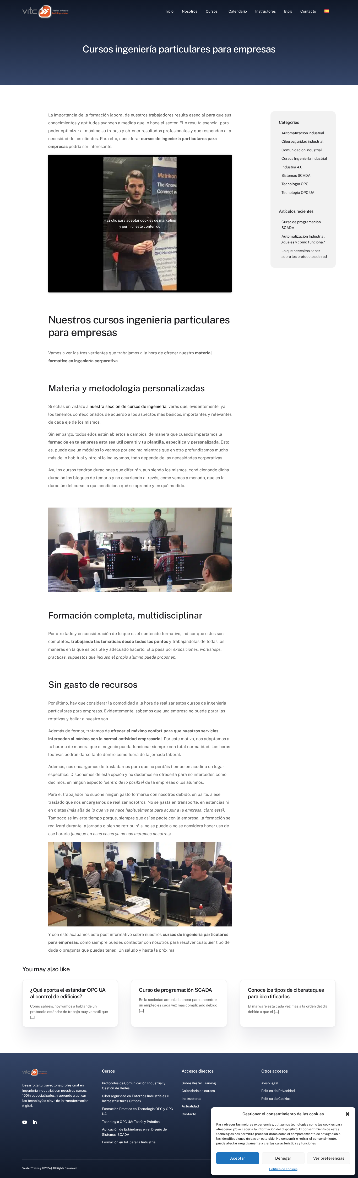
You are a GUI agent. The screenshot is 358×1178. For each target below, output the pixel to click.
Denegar (283, 1158)
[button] (347, 1114)
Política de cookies (283, 1169)
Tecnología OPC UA (297, 192)
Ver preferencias (328, 1158)
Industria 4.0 (291, 167)
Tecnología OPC (294, 184)
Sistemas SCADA (296, 175)
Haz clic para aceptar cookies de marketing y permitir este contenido (140, 223)
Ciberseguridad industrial (302, 141)
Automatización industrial (302, 133)
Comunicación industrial (301, 150)
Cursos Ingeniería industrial (304, 158)
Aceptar (237, 1158)
